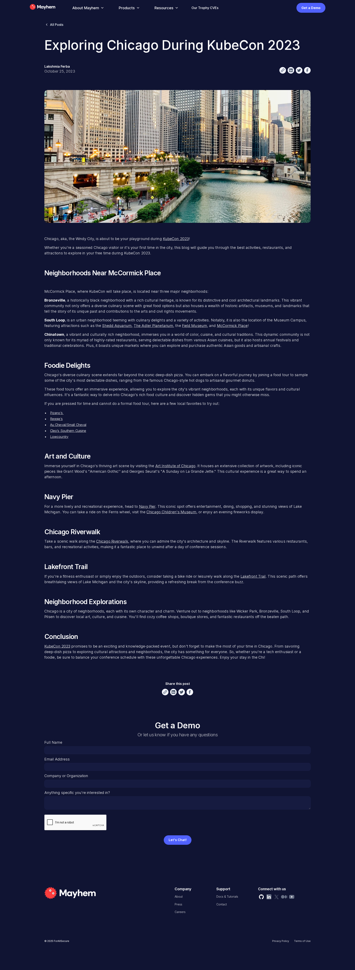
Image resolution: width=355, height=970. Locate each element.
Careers (180, 912)
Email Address (57, 759)
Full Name (53, 742)
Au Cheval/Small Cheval (68, 425)
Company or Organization (66, 776)
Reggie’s (56, 419)
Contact (221, 904)
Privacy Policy (280, 941)
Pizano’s (57, 413)
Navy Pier (147, 506)
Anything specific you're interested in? (77, 792)
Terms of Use (302, 941)
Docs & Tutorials (227, 896)
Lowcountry (59, 437)
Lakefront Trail (253, 576)
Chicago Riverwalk (112, 541)
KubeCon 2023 (176, 239)
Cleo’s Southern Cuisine (68, 431)
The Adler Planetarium (153, 325)
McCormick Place (232, 325)
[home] (48, 8)
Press (178, 904)
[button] (87, 7)
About (179, 896)
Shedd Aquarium (116, 325)
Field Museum (194, 325)
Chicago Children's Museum (171, 512)
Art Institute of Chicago (175, 466)
